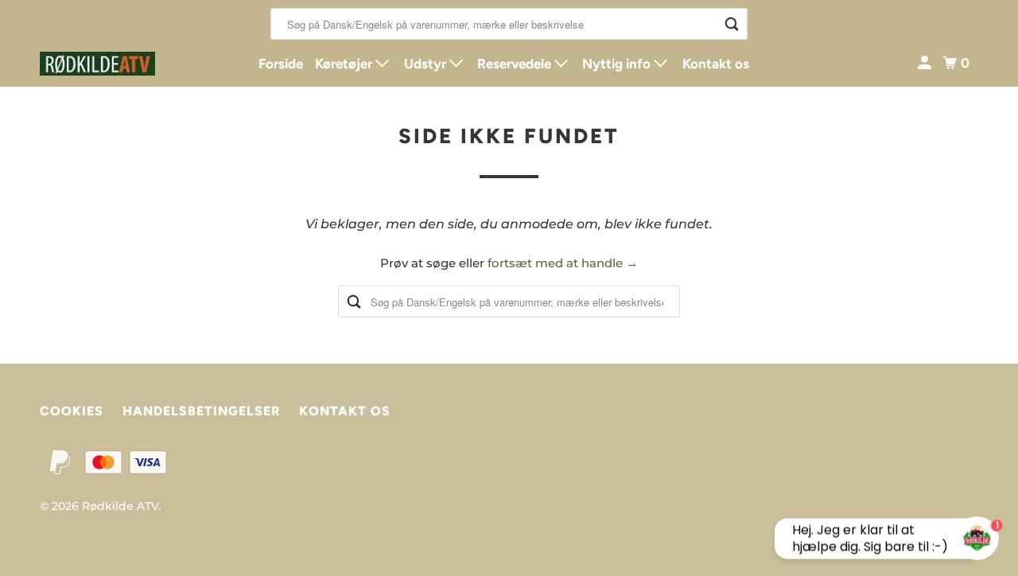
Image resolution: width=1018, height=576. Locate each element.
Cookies (71, 410)
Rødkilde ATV (120, 506)
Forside (280, 64)
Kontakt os (715, 64)
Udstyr (426, 64)
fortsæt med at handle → (563, 262)
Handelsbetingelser (201, 410)
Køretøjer (345, 64)
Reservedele (515, 64)
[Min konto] (926, 63)
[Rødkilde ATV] (111, 64)
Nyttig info (618, 64)
